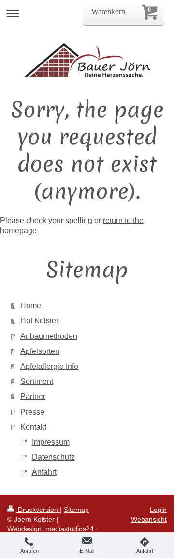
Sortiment (36, 381)
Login (158, 509)
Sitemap (76, 509)
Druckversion (38, 509)
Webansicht (149, 519)
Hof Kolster (39, 321)
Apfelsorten (39, 351)
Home (30, 306)
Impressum (51, 442)
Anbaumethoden (48, 336)
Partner (32, 396)
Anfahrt (44, 472)
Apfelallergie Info (49, 366)
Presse (32, 412)
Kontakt (33, 427)
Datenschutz (53, 457)
